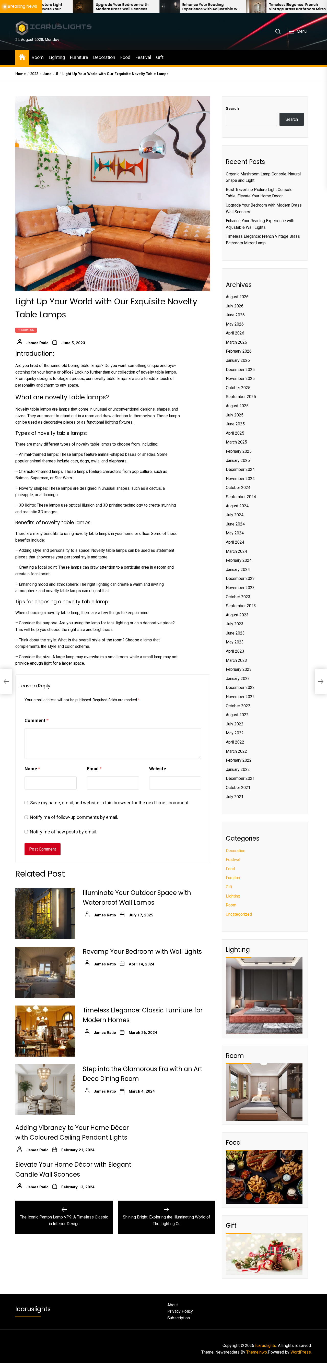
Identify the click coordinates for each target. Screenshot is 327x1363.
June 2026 (235, 315)
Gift (160, 57)
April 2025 (235, 433)
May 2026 (235, 324)
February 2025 (239, 451)
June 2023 (235, 633)
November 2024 (240, 478)
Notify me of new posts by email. (63, 831)
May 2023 (235, 642)
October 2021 (238, 787)
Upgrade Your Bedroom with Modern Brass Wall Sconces (74, 7)
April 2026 (235, 333)
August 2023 (237, 615)
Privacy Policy (180, 1311)
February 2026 (239, 351)
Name (32, 769)
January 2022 (238, 769)
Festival (143, 57)
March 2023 (236, 660)
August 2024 (237, 506)
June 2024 (235, 524)
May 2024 (235, 533)
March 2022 (236, 751)
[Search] (278, 31)
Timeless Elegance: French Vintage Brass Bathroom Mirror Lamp (250, 7)
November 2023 (240, 587)
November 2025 (240, 378)
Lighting (57, 57)
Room (38, 57)
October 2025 (238, 387)
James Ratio (37, 343)
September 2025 (241, 396)
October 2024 (238, 487)
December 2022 (240, 687)
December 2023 (240, 578)
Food (125, 57)
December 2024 (240, 469)
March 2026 (236, 342)
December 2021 (240, 778)
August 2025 (237, 405)
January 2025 (238, 460)
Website (157, 769)
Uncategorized (239, 914)
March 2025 (236, 442)
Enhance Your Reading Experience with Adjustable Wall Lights (164, 7)
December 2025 (240, 369)
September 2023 (241, 605)
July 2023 (234, 623)
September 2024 (241, 496)
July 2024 (234, 514)
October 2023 (238, 596)
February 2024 (239, 560)
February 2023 (239, 669)
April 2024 (235, 542)
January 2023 (238, 678)
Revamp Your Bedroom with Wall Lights (142, 951)
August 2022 (237, 714)
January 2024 (238, 569)
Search (232, 108)
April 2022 (235, 742)
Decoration (104, 57)
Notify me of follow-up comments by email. (74, 817)
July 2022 (234, 724)
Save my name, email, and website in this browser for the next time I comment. (110, 802)
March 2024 (236, 551)
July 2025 (234, 415)
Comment (37, 720)
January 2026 (238, 360)
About (172, 1304)
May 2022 (235, 733)
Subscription (178, 1318)
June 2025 (235, 424)
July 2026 (234, 306)
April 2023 (235, 651)
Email (94, 769)
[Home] (22, 57)
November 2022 (240, 696)
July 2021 (234, 796)
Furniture (79, 57)
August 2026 (237, 296)
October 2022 (238, 705)
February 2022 (239, 760)
